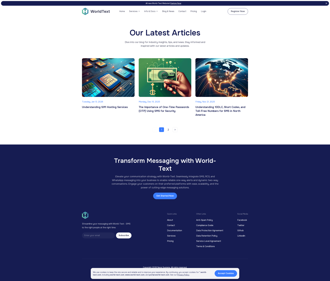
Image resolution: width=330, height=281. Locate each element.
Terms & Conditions (205, 246)
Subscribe (124, 235)
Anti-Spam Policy (204, 220)
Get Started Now (165, 195)
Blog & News (168, 11)
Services (171, 235)
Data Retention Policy (206, 235)
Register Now (238, 11)
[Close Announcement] (326, 3)
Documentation (174, 230)
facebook (242, 220)
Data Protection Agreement (209, 230)
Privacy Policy (183, 275)
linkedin (241, 235)
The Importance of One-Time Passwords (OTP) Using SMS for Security (164, 109)
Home (122, 11)
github (240, 230)
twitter (240, 225)
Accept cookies (226, 273)
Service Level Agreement (208, 241)
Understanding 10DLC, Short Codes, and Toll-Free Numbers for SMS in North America (220, 111)
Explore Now (175, 3)
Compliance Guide (204, 225)
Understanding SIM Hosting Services (105, 107)
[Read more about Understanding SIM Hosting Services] (108, 77)
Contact (182, 11)
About (170, 220)
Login (203, 11)
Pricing (193, 11)
